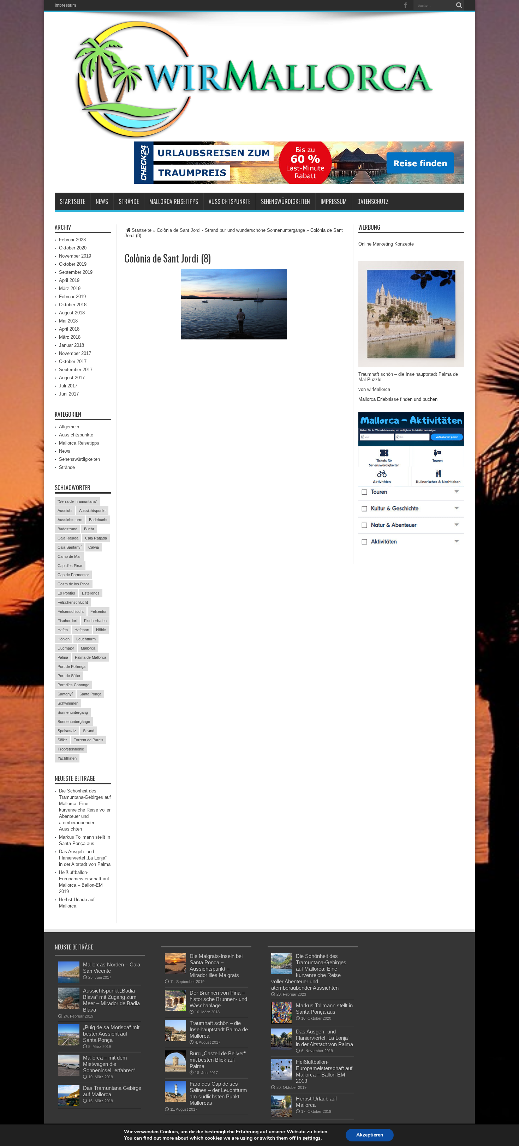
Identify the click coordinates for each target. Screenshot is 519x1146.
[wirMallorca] (259, 80)
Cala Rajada (68, 538)
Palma (63, 657)
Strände (129, 201)
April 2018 (69, 329)
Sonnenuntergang (73, 712)
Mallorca (88, 648)
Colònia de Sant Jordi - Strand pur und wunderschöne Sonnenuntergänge (231, 230)
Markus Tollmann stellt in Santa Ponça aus (324, 1008)
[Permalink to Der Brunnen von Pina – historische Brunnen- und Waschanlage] (175, 1000)
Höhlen (64, 639)
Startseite (72, 201)
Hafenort (81, 630)
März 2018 (69, 337)
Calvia (93, 547)
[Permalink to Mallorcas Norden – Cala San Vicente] (68, 972)
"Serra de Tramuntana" (77, 501)
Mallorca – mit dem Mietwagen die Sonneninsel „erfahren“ (109, 1064)
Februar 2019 (72, 296)
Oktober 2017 (72, 361)
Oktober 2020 (72, 248)
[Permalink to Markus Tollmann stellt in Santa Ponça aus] (281, 1013)
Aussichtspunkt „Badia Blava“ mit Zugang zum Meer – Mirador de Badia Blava (111, 1000)
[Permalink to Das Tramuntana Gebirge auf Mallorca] (68, 1095)
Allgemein (69, 426)
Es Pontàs (66, 593)
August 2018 (72, 312)
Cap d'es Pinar (70, 565)
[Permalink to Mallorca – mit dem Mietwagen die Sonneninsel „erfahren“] (68, 1065)
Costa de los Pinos (74, 584)
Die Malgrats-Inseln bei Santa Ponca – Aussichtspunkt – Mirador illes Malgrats (216, 965)
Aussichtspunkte (229, 201)
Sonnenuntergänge (74, 721)
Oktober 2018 (72, 304)
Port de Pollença (71, 666)
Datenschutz (373, 201)
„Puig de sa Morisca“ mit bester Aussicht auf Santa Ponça (111, 1033)
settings (312, 1138)
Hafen (63, 630)
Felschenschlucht (73, 602)
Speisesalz (67, 731)
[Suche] (459, 5)
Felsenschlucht (71, 611)
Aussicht (65, 510)
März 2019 (69, 288)
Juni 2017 (69, 394)
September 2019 (76, 272)
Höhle (101, 630)
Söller (62, 740)
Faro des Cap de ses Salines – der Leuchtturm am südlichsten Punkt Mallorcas (218, 1093)
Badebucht (98, 520)
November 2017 (75, 353)
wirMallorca (378, 389)
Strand (88, 731)
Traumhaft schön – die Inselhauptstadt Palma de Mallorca (219, 1029)
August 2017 (72, 377)
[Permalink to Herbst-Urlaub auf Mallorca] (281, 1106)
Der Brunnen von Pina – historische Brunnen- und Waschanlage (218, 999)
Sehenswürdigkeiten (285, 201)
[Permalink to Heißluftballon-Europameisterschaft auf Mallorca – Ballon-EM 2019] (281, 1069)
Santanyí (65, 694)
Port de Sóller (69, 676)
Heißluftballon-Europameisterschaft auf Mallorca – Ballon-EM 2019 (324, 1071)
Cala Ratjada (96, 538)
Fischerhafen (95, 621)
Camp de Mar (69, 556)
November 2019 (75, 256)
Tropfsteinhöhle (71, 749)
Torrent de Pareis (88, 740)
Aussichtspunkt (92, 510)
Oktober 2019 (72, 264)
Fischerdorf (67, 621)
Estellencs (91, 593)
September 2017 (76, 369)
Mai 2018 (68, 321)
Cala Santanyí (70, 547)
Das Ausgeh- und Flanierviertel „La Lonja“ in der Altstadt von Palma (85, 858)
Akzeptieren (369, 1135)
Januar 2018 (71, 345)
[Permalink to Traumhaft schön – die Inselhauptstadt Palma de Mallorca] (175, 1030)
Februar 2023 (72, 239)
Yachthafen (67, 758)
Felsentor (98, 611)
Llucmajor (66, 648)
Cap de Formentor (73, 575)
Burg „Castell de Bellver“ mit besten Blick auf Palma (218, 1059)
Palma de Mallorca (90, 657)
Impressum (65, 5)
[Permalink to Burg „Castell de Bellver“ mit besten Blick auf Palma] (175, 1061)
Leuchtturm (86, 639)
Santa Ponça (90, 694)
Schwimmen (68, 703)
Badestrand (67, 529)
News (102, 201)
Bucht (89, 529)
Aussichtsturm (70, 520)
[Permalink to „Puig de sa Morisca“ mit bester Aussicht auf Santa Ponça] (68, 1034)
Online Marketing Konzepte (386, 244)
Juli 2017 (68, 385)
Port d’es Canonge (73, 685)
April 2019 (69, 280)
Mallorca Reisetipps (173, 201)
